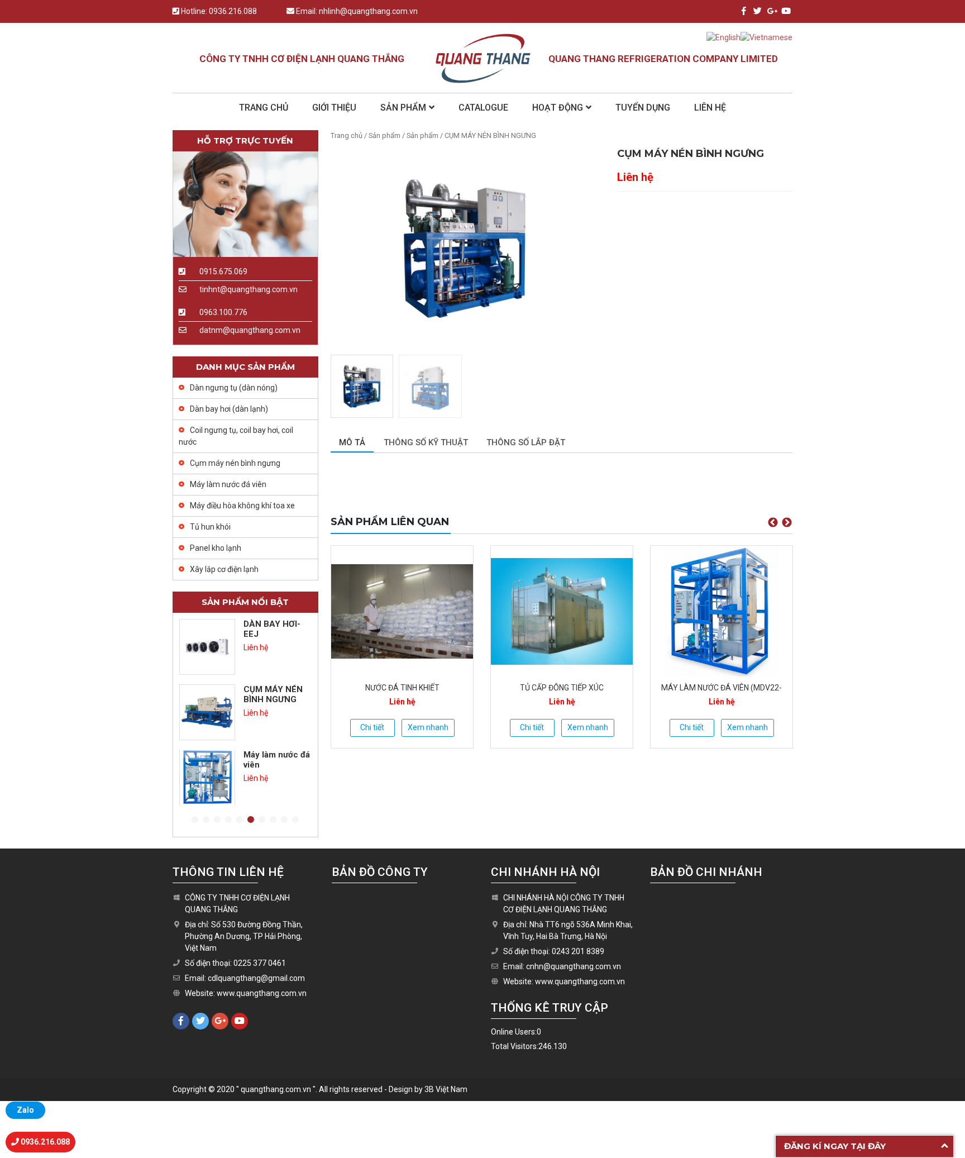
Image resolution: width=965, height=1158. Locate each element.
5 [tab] (239, 820)
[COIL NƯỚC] (721, 611)
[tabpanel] (245, 646)
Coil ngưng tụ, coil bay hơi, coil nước (236, 436)
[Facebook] (743, 11)
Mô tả (352, 442)
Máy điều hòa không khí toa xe (242, 505)
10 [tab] (295, 820)
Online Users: (514, 1031)
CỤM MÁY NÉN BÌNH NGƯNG (273, 629)
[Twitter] (757, 11)
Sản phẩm (403, 107)
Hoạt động (557, 107)
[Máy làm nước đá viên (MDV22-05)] (562, 611)
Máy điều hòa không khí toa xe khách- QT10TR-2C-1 (276, 770)
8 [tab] (273, 820)
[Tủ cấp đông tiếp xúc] (402, 611)
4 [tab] (228, 820)
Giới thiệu (334, 107)
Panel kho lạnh (215, 548)
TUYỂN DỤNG (642, 107)
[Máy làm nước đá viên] (207, 712)
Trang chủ (263, 107)
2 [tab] (206, 820)
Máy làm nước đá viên (228, 484)
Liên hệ (710, 107)
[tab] (352, 443)
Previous (772, 522)
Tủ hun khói (210, 526)
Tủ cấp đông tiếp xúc (402, 687)
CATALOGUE (483, 107)
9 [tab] (284, 820)
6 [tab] (250, 820)
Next (786, 522)
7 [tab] (261, 820)
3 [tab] (217, 820)
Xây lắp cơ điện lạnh (224, 569)
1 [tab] (194, 820)
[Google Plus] (771, 11)
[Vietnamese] (766, 36)
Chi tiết (372, 727)
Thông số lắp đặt (525, 442)
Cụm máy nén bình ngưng (235, 463)
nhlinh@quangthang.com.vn (368, 11)
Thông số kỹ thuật (426, 442)
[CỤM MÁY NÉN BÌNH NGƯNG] (207, 647)
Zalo (25, 1109)
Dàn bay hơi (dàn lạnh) (229, 408)
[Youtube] (785, 11)
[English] (723, 36)
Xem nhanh (428, 727)
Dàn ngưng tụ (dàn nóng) (234, 387)
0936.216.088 (233, 11)
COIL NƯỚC (721, 687)
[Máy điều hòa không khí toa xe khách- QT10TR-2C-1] (207, 778)
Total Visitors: (514, 1046)
